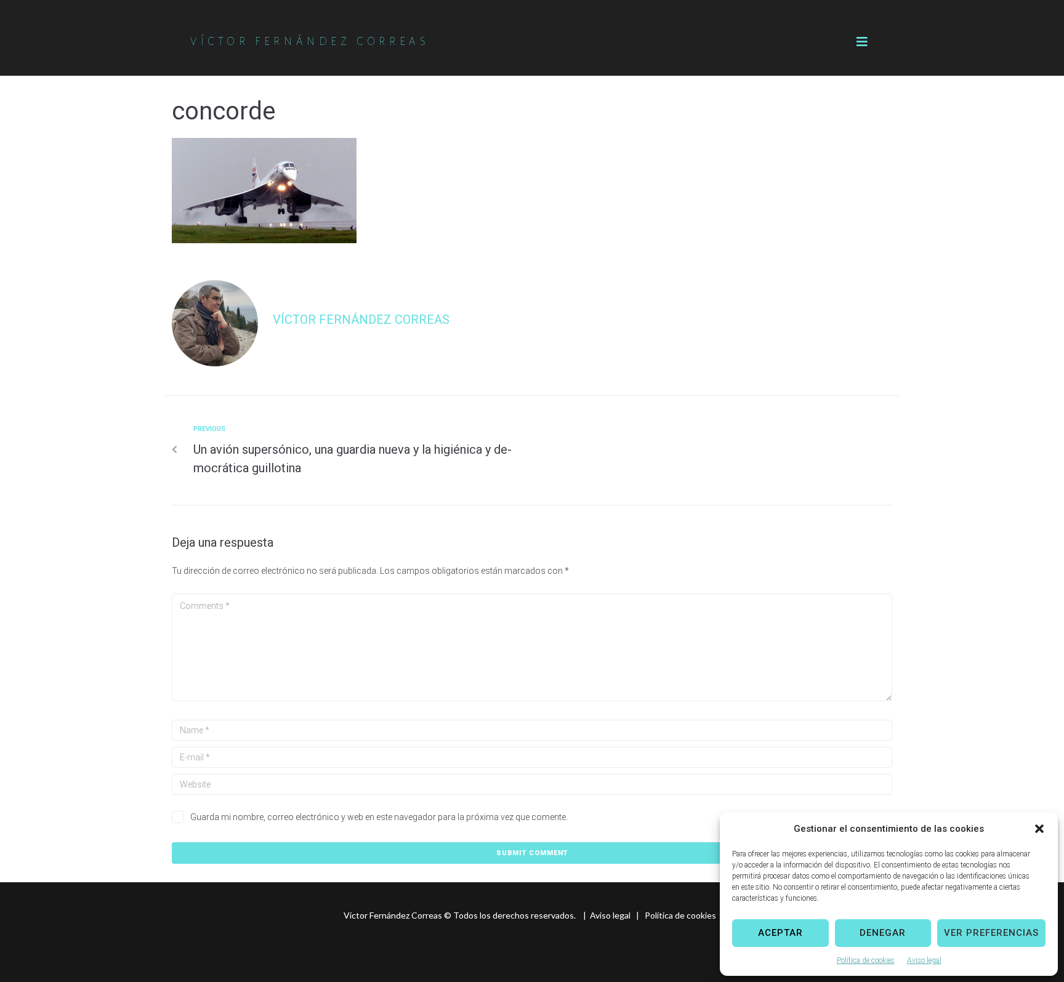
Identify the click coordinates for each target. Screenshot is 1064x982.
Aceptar (780, 932)
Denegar (883, 932)
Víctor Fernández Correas (361, 319)
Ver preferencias (991, 932)
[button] (1039, 829)
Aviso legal (924, 960)
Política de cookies (866, 960)
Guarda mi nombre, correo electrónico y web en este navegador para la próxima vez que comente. (379, 817)
